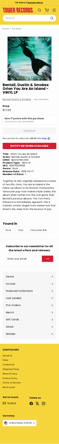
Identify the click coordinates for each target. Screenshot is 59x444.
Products (17, 28)
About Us (7, 355)
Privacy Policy (10, 378)
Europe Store (35, 2)
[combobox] (29, 18)
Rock (8, 230)
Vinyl (20, 230)
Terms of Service (12, 382)
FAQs (5, 360)
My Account (9, 387)
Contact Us (8, 364)
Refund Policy (10, 373)
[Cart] (47, 10)
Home (6, 28)
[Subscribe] (47, 259)
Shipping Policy (11, 369)
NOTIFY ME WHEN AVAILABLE (29, 146)
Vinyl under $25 (38, 230)
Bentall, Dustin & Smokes (17, 99)
